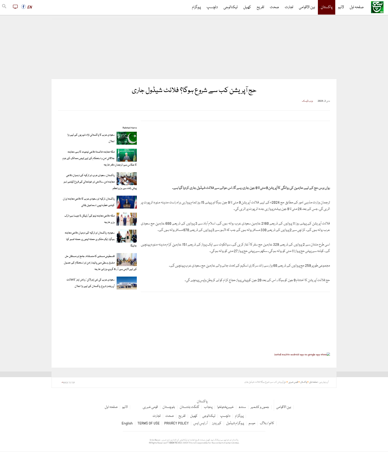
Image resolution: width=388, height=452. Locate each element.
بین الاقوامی (307, 7)
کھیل (247, 7)
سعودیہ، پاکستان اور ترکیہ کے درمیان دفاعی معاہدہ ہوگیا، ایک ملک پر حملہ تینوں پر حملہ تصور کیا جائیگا (101, 239)
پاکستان (326, 7)
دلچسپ (212, 7)
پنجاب (208, 407)
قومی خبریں (150, 407)
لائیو (341, 7)
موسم (252, 423)
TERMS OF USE (148, 423)
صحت (274, 7)
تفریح (260, 7)
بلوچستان (168, 407)
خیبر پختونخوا (225, 407)
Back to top (69, 382)
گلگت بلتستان (189, 407)
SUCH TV (173, 443)
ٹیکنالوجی (231, 7)
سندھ (242, 407)
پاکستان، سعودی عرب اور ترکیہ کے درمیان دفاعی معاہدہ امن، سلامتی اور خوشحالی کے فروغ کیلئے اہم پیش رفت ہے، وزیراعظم (100, 182)
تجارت (289, 7)
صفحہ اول (357, 7)
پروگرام (196, 7)
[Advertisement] (194, 49)
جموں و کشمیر (260, 407)
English (127, 423)
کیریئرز (216, 423)
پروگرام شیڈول (235, 423)
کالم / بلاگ (267, 423)
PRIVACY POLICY (176, 423)
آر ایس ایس (200, 423)
